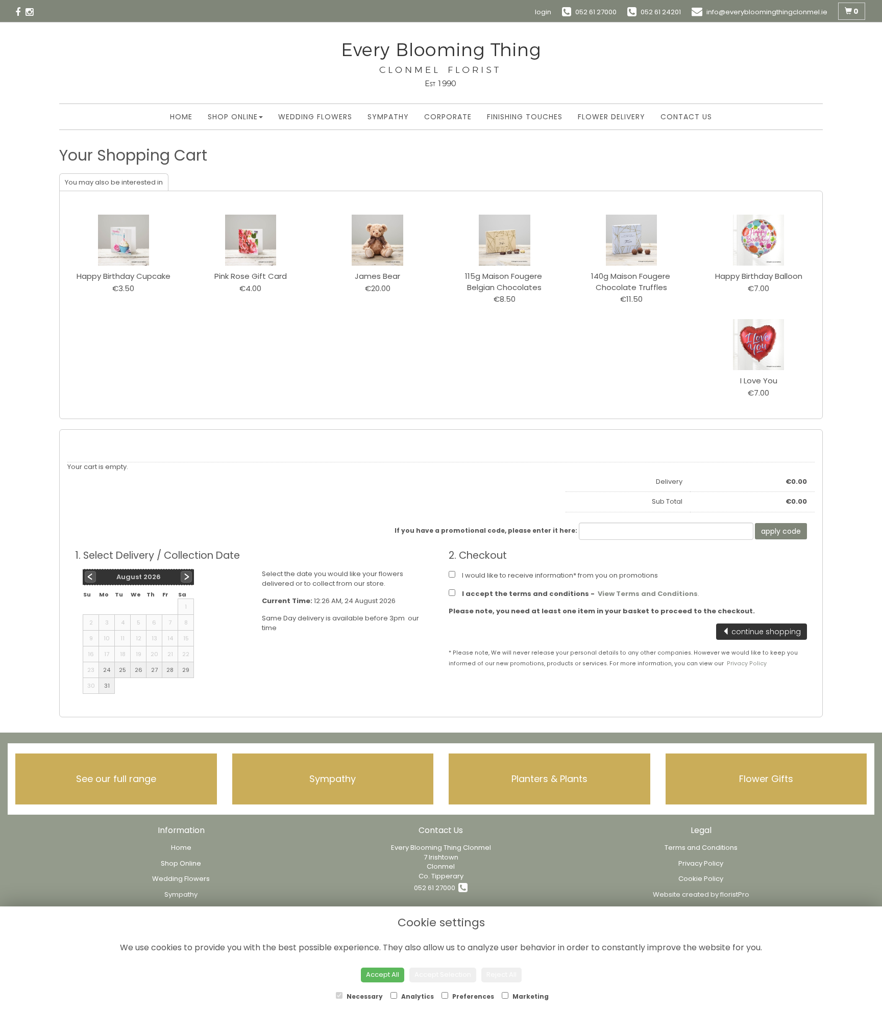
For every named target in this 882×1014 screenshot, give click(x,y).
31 (107, 686)
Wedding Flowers (315, 117)
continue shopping (765, 632)
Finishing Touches (524, 117)
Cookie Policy (700, 878)
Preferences (472, 996)
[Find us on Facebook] (20, 11)
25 (122, 670)
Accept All (382, 974)
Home (181, 117)
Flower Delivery (611, 117)
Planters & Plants (549, 778)
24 (106, 670)
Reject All (501, 974)
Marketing (530, 996)
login (543, 12)
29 (185, 670)
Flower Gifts (766, 778)
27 (154, 670)
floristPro (734, 894)
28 (170, 670)
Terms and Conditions (701, 847)
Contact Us (686, 117)
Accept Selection (442, 974)
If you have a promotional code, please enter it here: (486, 530)
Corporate (448, 117)
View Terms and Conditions (648, 594)
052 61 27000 (436, 888)
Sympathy (388, 117)
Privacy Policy (747, 663)
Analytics (417, 996)
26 (138, 670)
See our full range (116, 778)
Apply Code (781, 531)
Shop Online (233, 117)
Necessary (364, 996)
